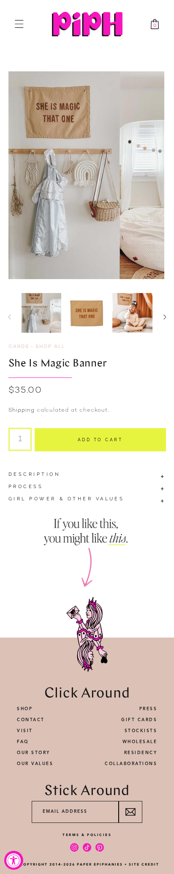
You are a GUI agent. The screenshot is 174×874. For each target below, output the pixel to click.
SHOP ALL (50, 347)
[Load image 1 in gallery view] (42, 313)
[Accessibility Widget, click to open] (13, 860)
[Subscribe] (130, 812)
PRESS (148, 709)
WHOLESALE (140, 742)
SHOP (25, 709)
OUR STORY (33, 753)
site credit (144, 864)
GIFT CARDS (139, 720)
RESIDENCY (141, 753)
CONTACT (31, 720)
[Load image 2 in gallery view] (87, 313)
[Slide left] (9, 317)
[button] (19, 24)
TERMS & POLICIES (87, 835)
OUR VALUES (35, 764)
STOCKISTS (141, 731)
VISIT (25, 731)
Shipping (21, 410)
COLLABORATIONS (131, 764)
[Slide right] (164, 317)
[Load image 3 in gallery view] (132, 313)
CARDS (18, 347)
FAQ (23, 742)
